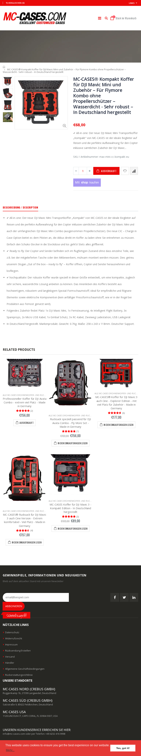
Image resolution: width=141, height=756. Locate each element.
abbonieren (13, 606)
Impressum (11, 644)
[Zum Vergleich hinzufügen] (134, 171)
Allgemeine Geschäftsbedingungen (24, 668)
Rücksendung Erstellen (18, 650)
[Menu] (99, 18)
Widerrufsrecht (13, 638)
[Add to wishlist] (125, 171)
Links (132, 3)
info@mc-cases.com (14, 733)
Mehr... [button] (10, 750)
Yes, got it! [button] (123, 748)
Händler (9, 662)
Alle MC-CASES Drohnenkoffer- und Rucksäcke (27, 395)
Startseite (4, 67)
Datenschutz (12, 632)
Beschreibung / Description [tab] (20, 207)
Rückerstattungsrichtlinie (19, 674)
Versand (10, 656)
